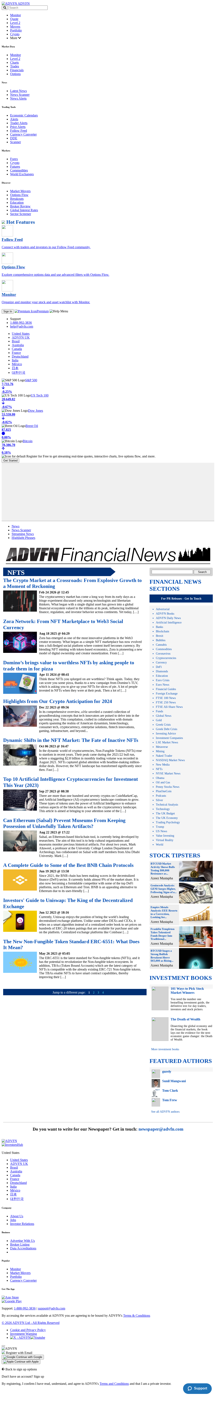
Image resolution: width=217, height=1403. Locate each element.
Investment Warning (23, 1334)
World (159, 844)
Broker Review (20, 206)
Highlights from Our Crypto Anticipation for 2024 (57, 701)
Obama (160, 778)
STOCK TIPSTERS (175, 855)
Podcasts (161, 795)
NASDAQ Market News (170, 760)
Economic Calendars (24, 115)
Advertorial (163, 609)
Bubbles (160, 640)
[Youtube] (38, 1337)
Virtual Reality (164, 840)
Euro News (162, 684)
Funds (159, 711)
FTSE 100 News (166, 698)
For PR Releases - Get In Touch (181, 598)
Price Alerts (18, 127)
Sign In (7, 311)
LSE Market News (167, 742)
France (16, 352)
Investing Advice (166, 733)
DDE (13, 138)
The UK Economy (167, 818)
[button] (23, 1357)
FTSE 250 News (166, 702)
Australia (18, 345)
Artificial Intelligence (169, 622)
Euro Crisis (162, 680)
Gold (159, 720)
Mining (160, 751)
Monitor (15, 15)
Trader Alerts (18, 123)
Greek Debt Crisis (166, 729)
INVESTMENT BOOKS (181, 978)
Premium (43, 311)
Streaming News (23, 534)
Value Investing (165, 835)
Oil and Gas (163, 782)
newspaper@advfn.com (161, 1129)
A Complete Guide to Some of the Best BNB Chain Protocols (68, 865)
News (15, 526)
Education (17, 202)
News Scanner (20, 94)
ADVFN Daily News (168, 618)
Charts (14, 62)
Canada (17, 349)
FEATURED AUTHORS (181, 1061)
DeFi (159, 667)
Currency (161, 662)
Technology (163, 809)
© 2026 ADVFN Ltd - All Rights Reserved (30, 1323)
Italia (15, 360)
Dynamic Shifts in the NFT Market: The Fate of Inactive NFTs (70, 740)
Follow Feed (18, 130)
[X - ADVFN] (20, 1337)
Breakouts (17, 198)
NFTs (159, 769)
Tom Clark (170, 1090)
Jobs (13, 1220)
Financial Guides (166, 689)
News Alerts (18, 98)
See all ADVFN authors (165, 1111)
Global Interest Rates (24, 210)
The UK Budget (165, 813)
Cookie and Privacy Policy (28, 1330)
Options (15, 74)
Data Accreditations (23, 1248)
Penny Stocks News (167, 786)
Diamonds (162, 671)
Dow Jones (35, 410)
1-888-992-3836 (21, 322)
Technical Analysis (167, 804)
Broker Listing (20, 1244)
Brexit (159, 635)
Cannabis (161, 644)
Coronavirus (163, 653)
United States (21, 333)
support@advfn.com (51, 1308)
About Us (16, 1216)
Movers (15, 26)
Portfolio (16, 30)
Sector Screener (20, 214)
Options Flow (19, 195)
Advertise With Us (22, 1240)
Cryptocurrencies (166, 658)
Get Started (10, 460)
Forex (14, 159)
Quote (14, 19)
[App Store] (10, 1297)
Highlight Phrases (23, 538)
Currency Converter (23, 134)
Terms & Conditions (136, 1315)
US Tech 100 (40, 395)
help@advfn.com (21, 326)
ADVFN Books (165, 613)
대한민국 (18, 372)
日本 (15, 368)
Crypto (14, 34)
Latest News (18, 91)
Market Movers (20, 191)
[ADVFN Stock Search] (5, 7)
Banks (159, 627)
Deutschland (20, 356)
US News (161, 831)
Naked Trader (164, 755)
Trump (160, 826)
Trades (14, 66)
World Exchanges (22, 174)
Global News (163, 715)
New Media (163, 764)
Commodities (19, 170)
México (17, 364)
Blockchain (162, 631)
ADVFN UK (21, 337)
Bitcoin (27, 441)
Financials (17, 70)
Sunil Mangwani (174, 1081)
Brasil (16, 341)
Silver (159, 800)
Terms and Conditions (114, 1383)
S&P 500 (31, 380)
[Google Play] (12, 1301)
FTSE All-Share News (169, 706)
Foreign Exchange (167, 693)
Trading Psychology (168, 822)
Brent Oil (32, 426)
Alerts (14, 119)
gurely (166, 1071)
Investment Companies (169, 738)
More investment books (165, 1049)
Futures (15, 166)
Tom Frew (169, 1100)
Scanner (15, 142)
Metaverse (162, 746)
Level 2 (15, 23)
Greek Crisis (163, 724)
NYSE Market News (168, 773)
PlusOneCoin (163, 791)
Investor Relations (22, 1224)
